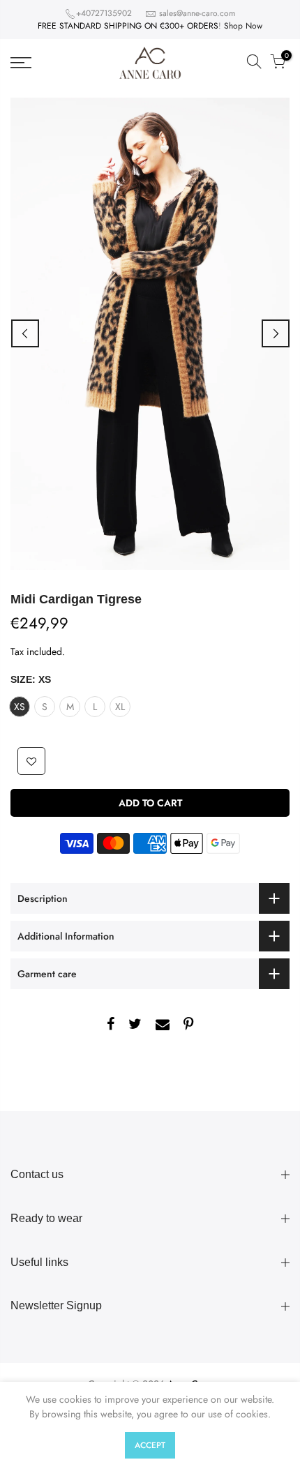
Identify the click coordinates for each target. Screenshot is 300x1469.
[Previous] (25, 333)
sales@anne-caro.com (197, 13)
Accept (150, 1445)
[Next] (276, 333)
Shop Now (243, 26)
